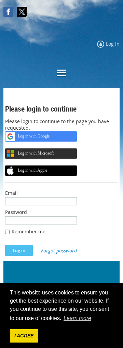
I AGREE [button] (23, 335)
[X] (22, 12)
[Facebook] (8, 12)
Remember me (28, 231)
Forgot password (59, 250)
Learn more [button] (77, 318)
